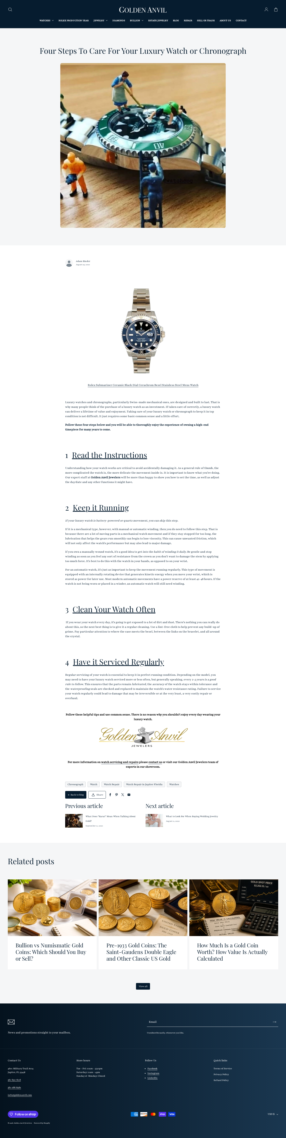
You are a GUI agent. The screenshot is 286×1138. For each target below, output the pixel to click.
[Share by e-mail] (128, 794)
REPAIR (188, 20)
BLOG (176, 20)
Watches (174, 784)
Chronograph (75, 784)
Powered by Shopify (42, 1123)
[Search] (10, 9)
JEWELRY (99, 20)
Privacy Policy (221, 1074)
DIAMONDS (118, 20)
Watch (93, 784)
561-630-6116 (14, 1079)
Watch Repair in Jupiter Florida (144, 784)
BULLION (135, 20)
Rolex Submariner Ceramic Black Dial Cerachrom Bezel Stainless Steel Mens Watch (143, 385)
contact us (155, 762)
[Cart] (276, 9)
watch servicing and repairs (120, 762)
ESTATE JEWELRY (158, 20)
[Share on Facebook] (110, 794)
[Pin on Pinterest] (116, 794)
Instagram (153, 1073)
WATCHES (45, 20)
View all (143, 986)
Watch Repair (111, 784)
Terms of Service (223, 1068)
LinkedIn (152, 1077)
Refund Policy (221, 1080)
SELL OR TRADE (206, 20)
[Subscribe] (274, 1022)
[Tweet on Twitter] (122, 794)
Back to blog (77, 794)
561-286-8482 (14, 1087)
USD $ (271, 1114)
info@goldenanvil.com (20, 1095)
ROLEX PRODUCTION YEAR (74, 20)
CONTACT (241, 20)
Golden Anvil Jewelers (23, 1123)
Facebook (152, 1068)
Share (100, 794)
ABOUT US (225, 20)
